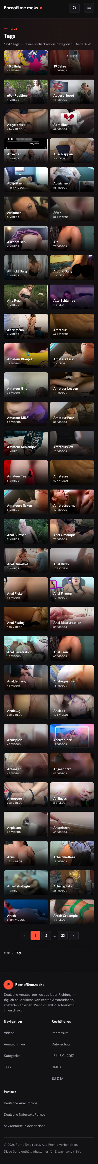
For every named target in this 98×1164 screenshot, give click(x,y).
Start (7, 953)
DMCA (57, 1067)
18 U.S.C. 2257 (63, 1055)
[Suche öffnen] (75, 8)
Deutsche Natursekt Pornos (24, 1116)
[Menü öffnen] (89, 8)
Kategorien (12, 1055)
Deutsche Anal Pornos (22, 1104)
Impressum (60, 1033)
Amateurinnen (14, 1044)
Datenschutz (61, 1044)
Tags (7, 1067)
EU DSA (57, 1078)
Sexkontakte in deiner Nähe (24, 1127)
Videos (9, 1033)
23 (63, 935)
